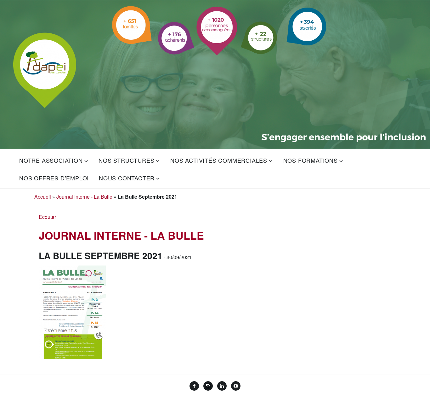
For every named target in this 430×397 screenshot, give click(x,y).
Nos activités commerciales (218, 160)
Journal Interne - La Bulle (84, 196)
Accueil (42, 196)
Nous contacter (127, 178)
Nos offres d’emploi (54, 178)
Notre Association (51, 160)
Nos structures (126, 160)
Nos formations (310, 160)
